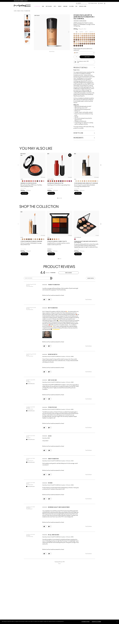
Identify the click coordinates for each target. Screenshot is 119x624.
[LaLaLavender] (39, 181)
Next (59, 563)
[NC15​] (93, 181)
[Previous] (21, 181)
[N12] (33, 239)
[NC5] (74, 34)
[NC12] (80, 34)
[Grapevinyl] (61, 181)
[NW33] (90, 38)
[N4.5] (80, 41)
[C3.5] (88, 41)
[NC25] (82, 36)
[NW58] (78, 45)
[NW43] (74, 40)
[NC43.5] (82, 38)
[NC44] (84, 38)
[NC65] (74, 45)
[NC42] (80, 38)
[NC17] (92, 34)
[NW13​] (89, 181)
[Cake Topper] (48, 181)
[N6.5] (92, 41)
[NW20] (84, 36)
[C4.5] (94, 41)
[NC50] (90, 40)
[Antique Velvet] (37, 181)
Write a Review (68, 272)
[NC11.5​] (87, 181)
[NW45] (78, 40)
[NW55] (94, 43)
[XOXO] (63, 181)
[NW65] (82, 45)
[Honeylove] (33, 181)
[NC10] (76, 34)
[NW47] (94, 40)
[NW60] (80, 45)
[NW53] (84, 43)
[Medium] (56, 239)
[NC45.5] (84, 40)
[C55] (86, 43)
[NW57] (76, 45)
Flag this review (88, 299)
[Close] (117, 621)
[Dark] (52, 239)
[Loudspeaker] (31, 181)
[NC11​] (80, 181)
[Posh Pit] (52, 181)
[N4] (78, 41)
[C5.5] (78, 43)
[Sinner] (29, 181)
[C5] (74, 43)
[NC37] (94, 36)
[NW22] (86, 36)
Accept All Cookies (96, 621)
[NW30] (88, 38)
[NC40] (76, 38)
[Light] (59, 239)
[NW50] (82, 43)
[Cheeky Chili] (27, 181)
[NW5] (76, 41)
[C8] (80, 40)
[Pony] (25, 181)
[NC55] (74, 41)
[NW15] (74, 36)
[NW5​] (76, 181)
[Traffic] (50, 181)
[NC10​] (78, 181)
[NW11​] (84, 181)
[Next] (44, 181)
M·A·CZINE (71, 6)
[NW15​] (95, 181)
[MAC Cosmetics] (22, 6)
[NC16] (90, 34)
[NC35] (92, 36)
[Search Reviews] (51, 278)
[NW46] (92, 40)
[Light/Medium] (75, 239)
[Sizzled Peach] (54, 181)
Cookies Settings (85, 621)
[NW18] (78, 36)
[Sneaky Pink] (67, 181)
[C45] (76, 43)
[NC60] (90, 43)
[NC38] (74, 38)
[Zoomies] (69, 181)
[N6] (86, 41)
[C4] (80, 36)
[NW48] (80, 43)
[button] (47, 334)
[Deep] (48, 239)
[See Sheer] (56, 181)
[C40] (82, 41)
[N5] (84, 41)
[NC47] (88, 40)
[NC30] (90, 36)
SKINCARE (65, 6)
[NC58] (88, 43)
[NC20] (76, 36)
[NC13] (82, 34)
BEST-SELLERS (49, 6)
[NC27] (88, 36)
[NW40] (94, 38)
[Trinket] (65, 181)
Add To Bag (87, 56)
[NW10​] (82, 181)
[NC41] (78, 38)
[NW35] (92, 38)
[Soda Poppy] (71, 181)
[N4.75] (88, 34)
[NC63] (92, 43)
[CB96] (22, 181)
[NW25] (90, 41)
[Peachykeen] (35, 181)
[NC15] (86, 34)
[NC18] (94, 34)
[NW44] (76, 40)
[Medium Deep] (54, 239)
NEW (43, 6)
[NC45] (82, 40)
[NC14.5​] (91, 181)
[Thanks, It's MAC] (41, 181)
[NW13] (84, 34)
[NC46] (86, 40)
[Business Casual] (59, 181)
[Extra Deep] (50, 239)
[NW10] (78, 34)
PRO (76, 6)
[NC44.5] (86, 38)
